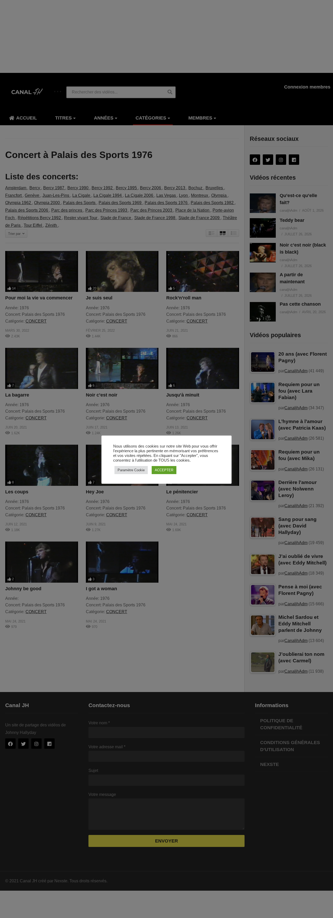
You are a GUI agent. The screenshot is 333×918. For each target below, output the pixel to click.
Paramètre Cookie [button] (131, 470)
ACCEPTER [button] (164, 470)
